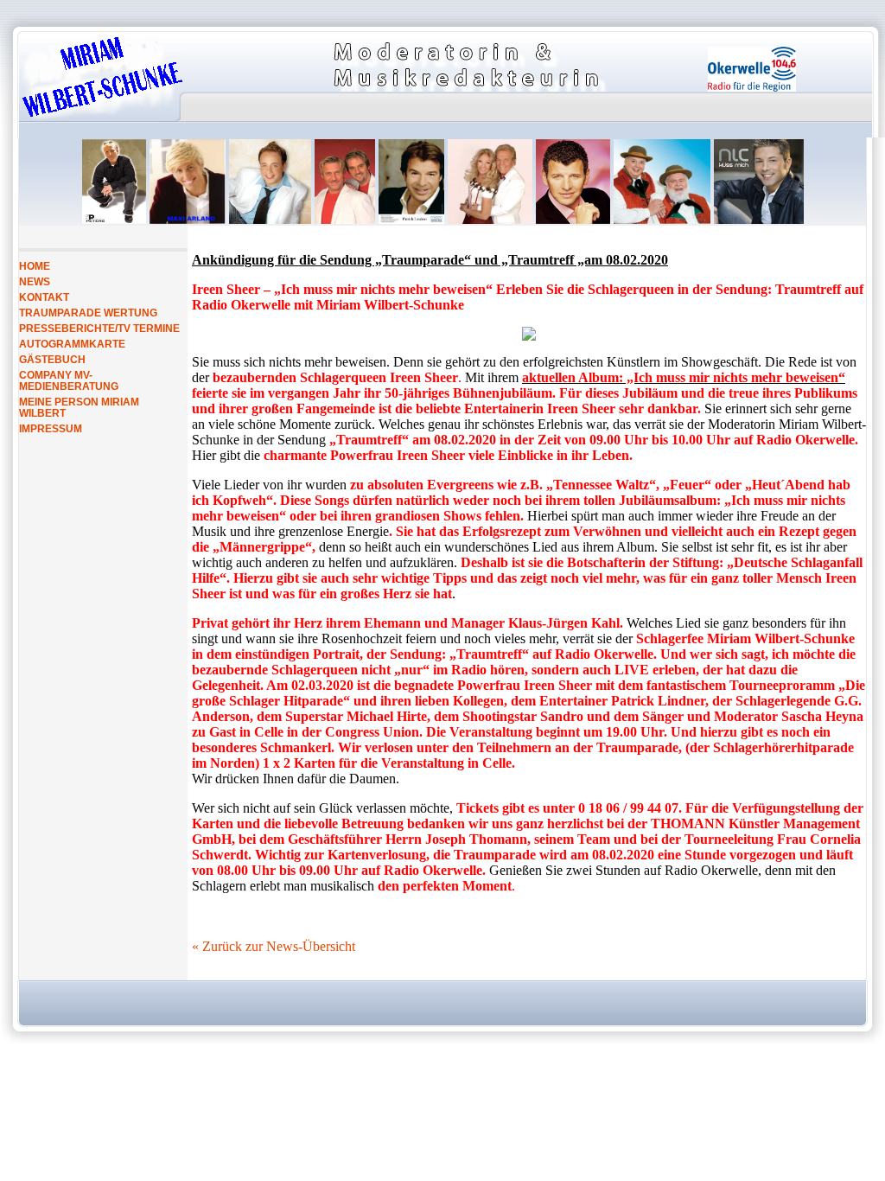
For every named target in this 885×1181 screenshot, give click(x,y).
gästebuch (52, 359)
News (34, 281)
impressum (50, 428)
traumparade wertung (88, 312)
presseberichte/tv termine (99, 328)
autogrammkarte (72, 343)
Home (34, 265)
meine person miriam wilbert (79, 407)
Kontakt (44, 297)
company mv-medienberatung (68, 380)
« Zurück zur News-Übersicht (273, 946)
